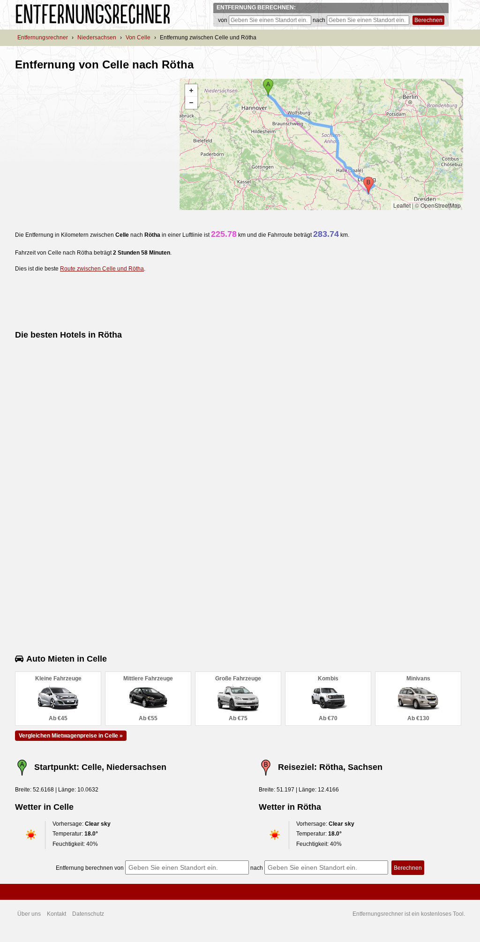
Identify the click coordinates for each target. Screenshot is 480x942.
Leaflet (402, 205)
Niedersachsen (96, 37)
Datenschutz (88, 914)
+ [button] (191, 90)
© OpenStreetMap (438, 205)
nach (319, 20)
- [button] (191, 103)
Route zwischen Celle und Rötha (102, 268)
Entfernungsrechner (42, 37)
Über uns (29, 914)
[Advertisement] (93, 144)
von (222, 20)
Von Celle (138, 37)
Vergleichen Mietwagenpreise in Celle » (71, 735)
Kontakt (56, 914)
